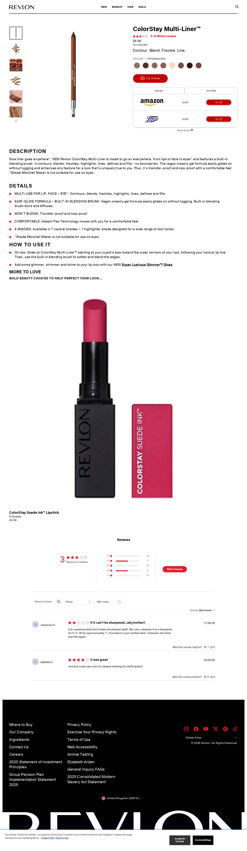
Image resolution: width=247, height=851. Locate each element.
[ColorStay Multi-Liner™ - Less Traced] (181, 65)
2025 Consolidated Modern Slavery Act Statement (91, 779)
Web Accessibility (82, 747)
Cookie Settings (203, 840)
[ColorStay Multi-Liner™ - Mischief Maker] (189, 65)
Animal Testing (80, 754)
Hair (130, 7)
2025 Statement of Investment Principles (35, 765)
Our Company (21, 732)
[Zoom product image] (73, 74)
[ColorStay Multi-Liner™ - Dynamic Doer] (163, 65)
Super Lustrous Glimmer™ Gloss (147, 265)
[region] (123, 840)
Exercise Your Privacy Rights (91, 732)
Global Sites (193, 738)
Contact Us (19, 747)
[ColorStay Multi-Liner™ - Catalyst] (145, 65)
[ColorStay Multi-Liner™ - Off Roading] (198, 65)
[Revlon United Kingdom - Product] (21, 7)
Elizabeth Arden (81, 762)
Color (149, 58)
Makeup (117, 7)
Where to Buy (21, 724)
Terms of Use (79, 739)
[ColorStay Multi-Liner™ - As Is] (137, 65)
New (104, 7)
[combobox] (77, 602)
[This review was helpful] (205, 647)
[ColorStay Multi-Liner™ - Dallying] (154, 65)
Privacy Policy (79, 724)
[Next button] (16, 120)
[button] (127, 556)
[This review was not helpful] (211, 647)
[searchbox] (43, 601)
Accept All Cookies (180, 840)
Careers (16, 754)
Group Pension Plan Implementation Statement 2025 (32, 780)
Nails (142, 7)
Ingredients (19, 739)
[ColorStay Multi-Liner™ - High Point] (172, 65)
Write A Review (175, 569)
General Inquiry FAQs (86, 769)
